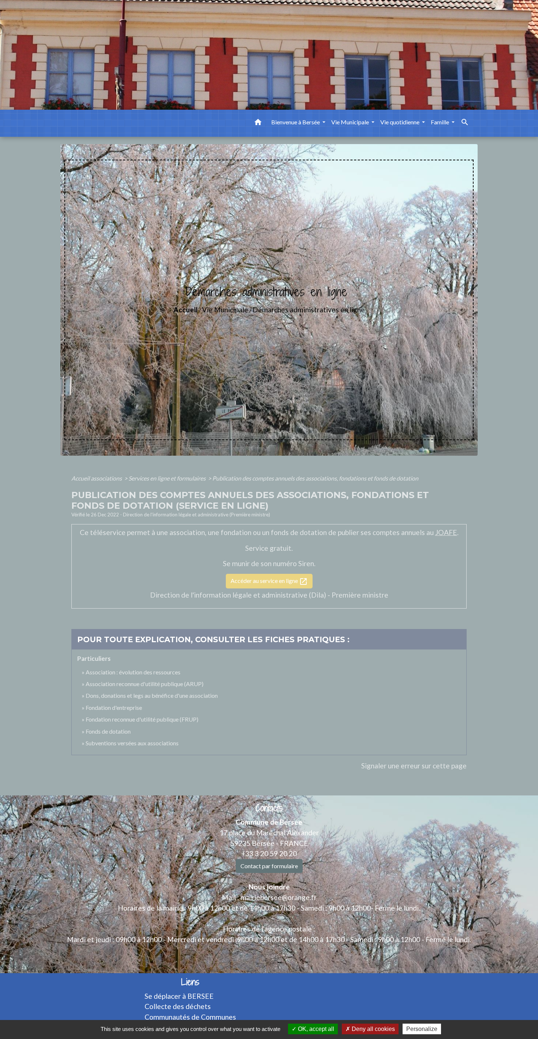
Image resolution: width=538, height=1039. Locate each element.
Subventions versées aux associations (132, 742)
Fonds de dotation (108, 731)
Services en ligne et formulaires (167, 478)
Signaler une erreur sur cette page (414, 765)
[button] (258, 123)
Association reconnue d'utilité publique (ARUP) (144, 683)
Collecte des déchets (178, 1006)
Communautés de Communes (190, 1017)
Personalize (421, 1029)
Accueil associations (97, 478)
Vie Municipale (225, 309)
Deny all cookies (372, 1029)
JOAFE (446, 532)
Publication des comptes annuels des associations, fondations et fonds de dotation (315, 478)
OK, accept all (315, 1029)
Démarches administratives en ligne (309, 309)
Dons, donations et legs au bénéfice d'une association (152, 695)
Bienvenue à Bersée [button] (296, 121)
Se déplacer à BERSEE (179, 996)
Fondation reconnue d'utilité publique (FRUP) (142, 719)
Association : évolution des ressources (133, 672)
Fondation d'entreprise (114, 707)
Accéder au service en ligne (269, 581)
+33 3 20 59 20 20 (269, 853)
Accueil (185, 309)
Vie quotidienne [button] (400, 121)
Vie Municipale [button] (350, 121)
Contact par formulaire (269, 865)
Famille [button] (440, 121)
